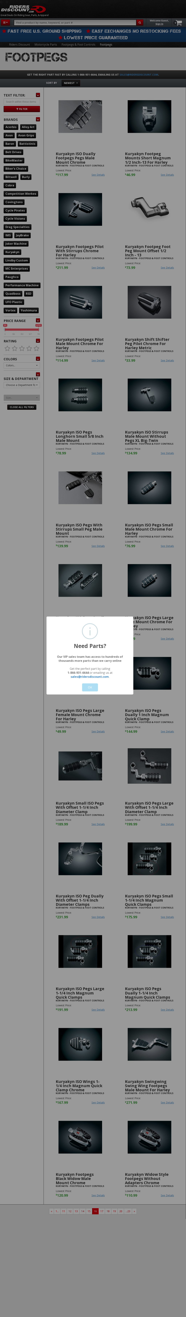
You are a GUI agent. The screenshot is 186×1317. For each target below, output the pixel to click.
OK (90, 687)
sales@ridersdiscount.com (90, 677)
